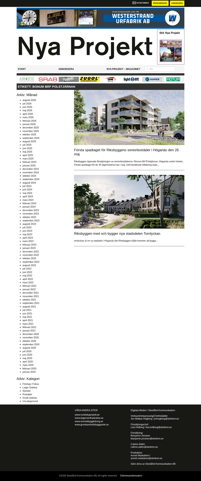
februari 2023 (29, 244)
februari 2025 (29, 162)
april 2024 (28, 196)
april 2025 (28, 155)
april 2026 (28, 114)
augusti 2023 (29, 224)
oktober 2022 (29, 258)
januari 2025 (29, 165)
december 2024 (31, 169)
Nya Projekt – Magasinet (123, 69)
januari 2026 (29, 124)
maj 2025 (27, 151)
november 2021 (31, 296)
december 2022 (31, 251)
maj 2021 (27, 317)
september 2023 (31, 220)
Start (22, 69)
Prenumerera (160, 3)
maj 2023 (27, 234)
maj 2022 (27, 275)
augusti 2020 (29, 348)
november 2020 (31, 337)
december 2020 (31, 334)
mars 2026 (28, 117)
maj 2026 (27, 110)
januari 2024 (29, 206)
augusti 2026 (29, 100)
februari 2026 (29, 121)
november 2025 (31, 131)
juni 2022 (27, 272)
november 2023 (31, 213)
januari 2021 (29, 330)
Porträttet (27, 394)
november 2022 (31, 255)
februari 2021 (29, 327)
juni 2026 (27, 107)
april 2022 (28, 279)
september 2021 (31, 303)
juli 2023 (27, 227)
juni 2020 (27, 354)
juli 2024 (27, 186)
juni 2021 (27, 313)
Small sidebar (30, 398)
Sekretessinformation (131, 475)
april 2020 (28, 361)
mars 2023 (28, 241)
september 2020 (31, 344)
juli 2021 (27, 310)
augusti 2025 (29, 141)
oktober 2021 (29, 299)
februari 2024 (29, 203)
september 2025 (31, 138)
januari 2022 (29, 289)
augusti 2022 (29, 265)
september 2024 (31, 179)
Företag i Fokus (31, 384)
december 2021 (31, 293)
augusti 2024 (29, 183)
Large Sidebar (30, 387)
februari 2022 (29, 286)
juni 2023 (27, 231)
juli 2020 (27, 351)
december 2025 (31, 127)
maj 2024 (27, 193)
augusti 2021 (29, 306)
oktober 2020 (29, 341)
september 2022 (31, 262)
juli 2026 (27, 103)
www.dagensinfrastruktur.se (89, 418)
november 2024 (31, 172)
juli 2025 (27, 145)
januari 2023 (29, 248)
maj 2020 (27, 358)
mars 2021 (28, 324)
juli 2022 (27, 268)
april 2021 (28, 320)
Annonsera (177, 3)
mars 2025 (28, 158)
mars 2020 (28, 365)
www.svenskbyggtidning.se (89, 421)
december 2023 (31, 210)
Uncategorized (30, 401)
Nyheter (27, 391)
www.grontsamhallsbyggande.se (92, 424)
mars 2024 (28, 200)
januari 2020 (29, 372)
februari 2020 (29, 368)
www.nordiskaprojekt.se (87, 414)
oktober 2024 (29, 176)
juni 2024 (27, 189)
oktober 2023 (29, 217)
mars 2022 (28, 282)
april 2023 (28, 238)
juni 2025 (27, 148)
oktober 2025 (29, 134)
